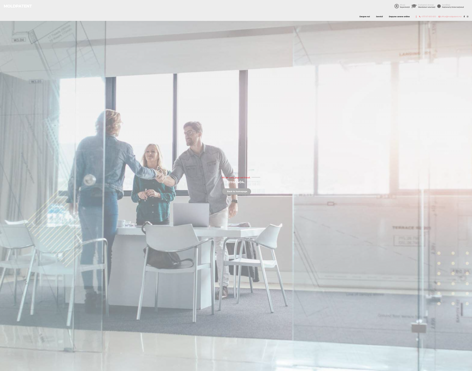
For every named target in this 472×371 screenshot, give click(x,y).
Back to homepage (237, 191)
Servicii (379, 16)
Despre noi (365, 16)
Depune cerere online (399, 16)
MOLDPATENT (18, 6)
